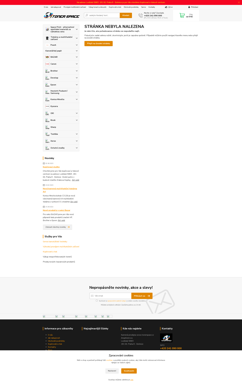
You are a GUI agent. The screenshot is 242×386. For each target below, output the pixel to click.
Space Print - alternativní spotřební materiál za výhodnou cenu (62, 29)
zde (131, 380)
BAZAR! (54, 57)
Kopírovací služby (51, 167)
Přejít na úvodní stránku (98, 43)
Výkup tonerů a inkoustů (97, 7)
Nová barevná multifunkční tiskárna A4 (60, 190)
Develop (54, 78)
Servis (143, 7)
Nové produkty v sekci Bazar (56, 210)
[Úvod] (62, 15)
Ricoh (53, 120)
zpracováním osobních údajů (117, 301)
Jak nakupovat (56, 7)
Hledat (125, 15)
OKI (52, 113)
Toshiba (54, 134)
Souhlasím (129, 370)
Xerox (53, 141)
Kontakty (152, 7)
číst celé (75, 180)
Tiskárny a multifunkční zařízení (61, 38)
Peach (53, 45)
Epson (53, 84)
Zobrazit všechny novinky (56, 227)
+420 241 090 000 (153, 15)
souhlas (109, 360)
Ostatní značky (58, 148)
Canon (53, 64)
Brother (54, 71)
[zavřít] (239, 2)
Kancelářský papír (54, 51)
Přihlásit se (140, 296)
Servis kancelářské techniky (55, 241)
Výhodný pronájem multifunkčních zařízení (61, 246)
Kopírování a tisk (115, 7)
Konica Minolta (57, 99)
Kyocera (54, 106)
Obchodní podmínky (131, 7)
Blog (50, 350)
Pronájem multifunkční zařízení (75, 7)
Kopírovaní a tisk (50, 251)
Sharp (53, 127)
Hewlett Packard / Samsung (59, 92)
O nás (46, 7)
